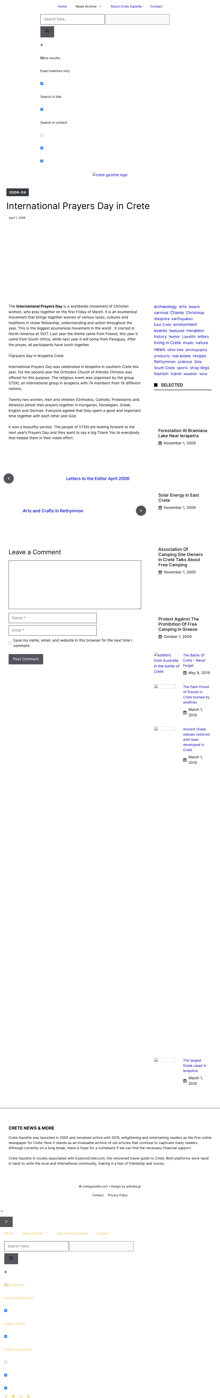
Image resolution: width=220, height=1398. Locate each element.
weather (190, 374)
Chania (177, 312)
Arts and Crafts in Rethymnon (53, 510)
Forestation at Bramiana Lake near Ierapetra (182, 433)
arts (183, 306)
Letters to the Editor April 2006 (98, 478)
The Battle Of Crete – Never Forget (194, 660)
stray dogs (199, 367)
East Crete (162, 324)
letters (203, 336)
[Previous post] (8, 478)
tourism (161, 373)
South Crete (164, 368)
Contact (156, 6)
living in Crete (167, 342)
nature (202, 342)
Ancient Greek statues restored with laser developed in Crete (196, 739)
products (162, 356)
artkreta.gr (133, 1186)
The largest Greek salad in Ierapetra (194, 1065)
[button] (2, 1211)
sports (182, 367)
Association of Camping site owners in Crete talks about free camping (180, 557)
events (160, 330)
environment (185, 324)
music (188, 342)
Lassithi (189, 336)
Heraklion (195, 330)
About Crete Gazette (126, 6)
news (159, 349)
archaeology (165, 306)
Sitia (198, 362)
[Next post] (141, 510)
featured (176, 330)
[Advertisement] (110, 258)
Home (62, 6)
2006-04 (17, 192)
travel (176, 373)
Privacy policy (118, 1195)
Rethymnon (165, 361)
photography (196, 350)
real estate (181, 356)
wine (203, 374)
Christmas (195, 312)
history (160, 336)
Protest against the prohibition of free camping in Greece (178, 624)
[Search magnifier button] (47, 31)
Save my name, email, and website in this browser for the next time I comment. (72, 643)
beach (194, 306)
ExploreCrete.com (90, 1158)
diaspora (162, 318)
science (185, 361)
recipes (199, 355)
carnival (161, 312)
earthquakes (182, 319)
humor (174, 336)
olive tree (175, 349)
